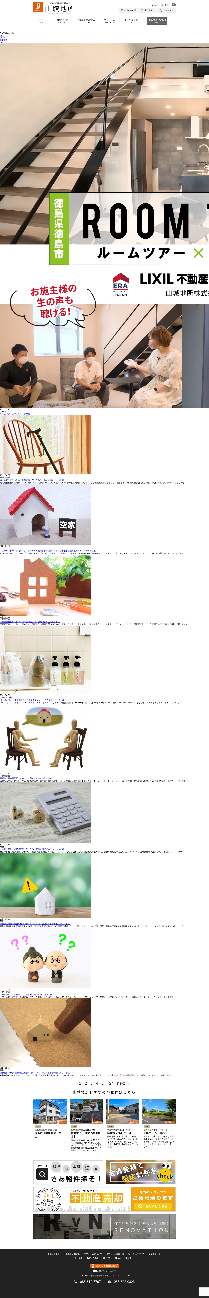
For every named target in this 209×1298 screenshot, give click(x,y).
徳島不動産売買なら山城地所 (59, 8)
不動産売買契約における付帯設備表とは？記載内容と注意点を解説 (30, 622)
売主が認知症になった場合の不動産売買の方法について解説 (27, 994)
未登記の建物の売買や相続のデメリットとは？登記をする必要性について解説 (35, 924)
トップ (41, 21)
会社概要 (154, 5)
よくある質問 (131, 21)
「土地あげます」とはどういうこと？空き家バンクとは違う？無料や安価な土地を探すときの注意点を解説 (48, 551)
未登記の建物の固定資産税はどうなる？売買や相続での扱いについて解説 (33, 849)
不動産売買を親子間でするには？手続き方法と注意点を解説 (27, 778)
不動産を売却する (86, 21)
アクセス (149, 10)
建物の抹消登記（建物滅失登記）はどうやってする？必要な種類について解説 (35, 1073)
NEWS (118, 1258)
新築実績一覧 (155, 1254)
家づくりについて (136, 1254)
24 (111, 1083)
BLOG (3, 42)
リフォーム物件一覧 (115, 1254)
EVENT (3, 38)
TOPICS (3, 40)
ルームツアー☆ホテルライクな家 (15, 414)
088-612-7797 (90, 1282)
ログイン (167, 10)
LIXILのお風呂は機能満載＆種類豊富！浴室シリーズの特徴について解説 (32, 700)
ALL (2, 35)
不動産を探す (61, 21)
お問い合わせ (130, 10)
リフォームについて (93, 1254)
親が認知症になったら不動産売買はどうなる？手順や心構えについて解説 (33, 480)
